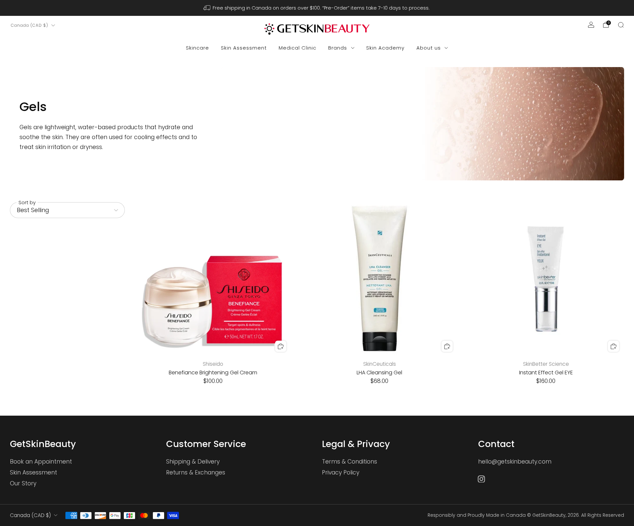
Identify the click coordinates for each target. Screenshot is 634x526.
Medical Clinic (297, 47)
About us (428, 47)
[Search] (620, 24)
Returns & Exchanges (195, 472)
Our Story (23, 483)
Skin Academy (385, 47)
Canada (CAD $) (29, 25)
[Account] (591, 24)
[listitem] (317, 8)
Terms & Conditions (349, 462)
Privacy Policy (340, 472)
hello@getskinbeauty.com (514, 462)
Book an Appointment (41, 462)
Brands (337, 47)
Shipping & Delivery (193, 462)
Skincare (197, 47)
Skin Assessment (244, 47)
